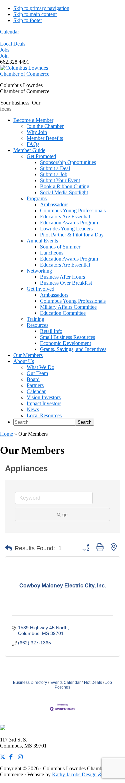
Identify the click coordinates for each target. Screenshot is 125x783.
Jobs (4, 50)
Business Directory (30, 682)
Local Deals (12, 44)
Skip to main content (35, 14)
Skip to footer (27, 20)
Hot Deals (93, 682)
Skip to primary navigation (41, 8)
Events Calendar (65, 682)
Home (6, 434)
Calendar (9, 31)
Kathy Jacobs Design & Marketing (88, 774)
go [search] (65, 514)
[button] (8, 548)
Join (4, 56)
